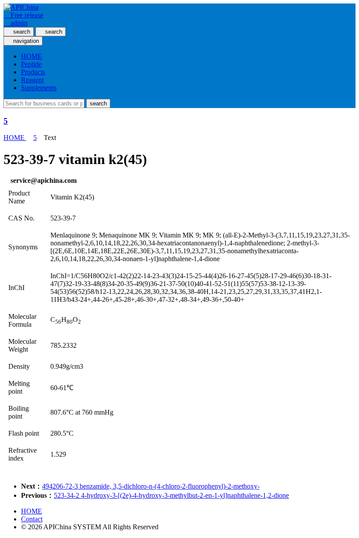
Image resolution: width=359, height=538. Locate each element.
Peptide (31, 64)
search (98, 103)
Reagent (32, 80)
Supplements (38, 87)
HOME (31, 56)
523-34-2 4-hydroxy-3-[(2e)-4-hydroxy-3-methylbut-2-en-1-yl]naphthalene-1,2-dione (171, 495)
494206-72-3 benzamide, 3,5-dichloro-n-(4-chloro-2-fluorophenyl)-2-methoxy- (151, 486)
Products (33, 72)
